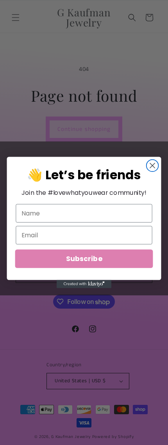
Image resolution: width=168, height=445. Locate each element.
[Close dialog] (153, 166)
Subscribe (84, 258)
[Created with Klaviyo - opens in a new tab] (84, 284)
